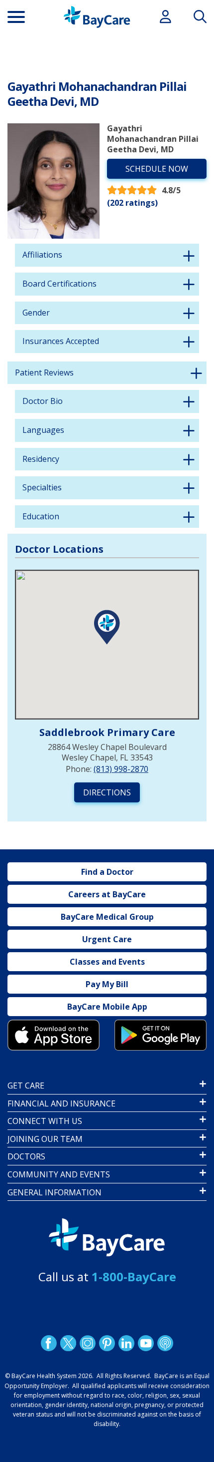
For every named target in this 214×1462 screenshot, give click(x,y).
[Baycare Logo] (97, 17)
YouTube (146, 1343)
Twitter (68, 1343)
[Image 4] (160, 1035)
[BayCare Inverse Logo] (107, 1237)
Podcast (165, 1343)
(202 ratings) (132, 202)
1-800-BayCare (134, 1276)
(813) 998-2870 (121, 768)
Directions (107, 792)
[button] (107, 627)
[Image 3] (53, 1035)
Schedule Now (156, 168)
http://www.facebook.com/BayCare (49, 1343)
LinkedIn (126, 1343)
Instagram (88, 1343)
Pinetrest (107, 1343)
